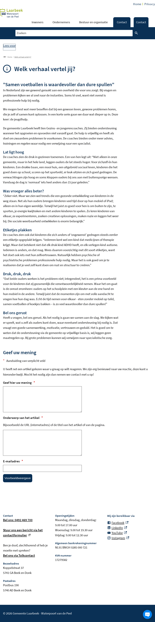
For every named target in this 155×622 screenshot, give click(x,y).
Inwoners (37, 22)
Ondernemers (61, 22)
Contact (122, 22)
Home (137, 4)
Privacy (149, 4)
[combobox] (74, 33)
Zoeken (136, 33)
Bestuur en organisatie (93, 22)
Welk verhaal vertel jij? (22, 57)
